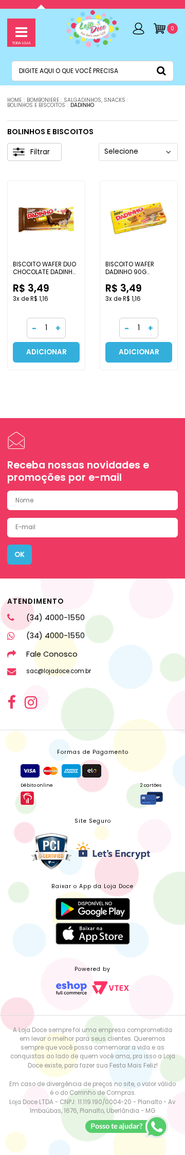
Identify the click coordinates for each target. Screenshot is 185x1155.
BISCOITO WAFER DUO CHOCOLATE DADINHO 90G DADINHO (45, 272)
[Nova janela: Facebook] (11, 702)
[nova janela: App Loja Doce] (92, 909)
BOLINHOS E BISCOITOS (36, 105)
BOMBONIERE (43, 100)
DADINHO (82, 105)
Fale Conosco (51, 654)
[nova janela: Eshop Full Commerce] (71, 988)
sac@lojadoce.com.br (58, 671)
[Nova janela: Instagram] (31, 702)
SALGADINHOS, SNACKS (94, 100)
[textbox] (92, 71)
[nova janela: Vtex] (110, 988)
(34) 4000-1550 (55, 617)
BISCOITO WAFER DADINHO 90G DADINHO (129, 272)
